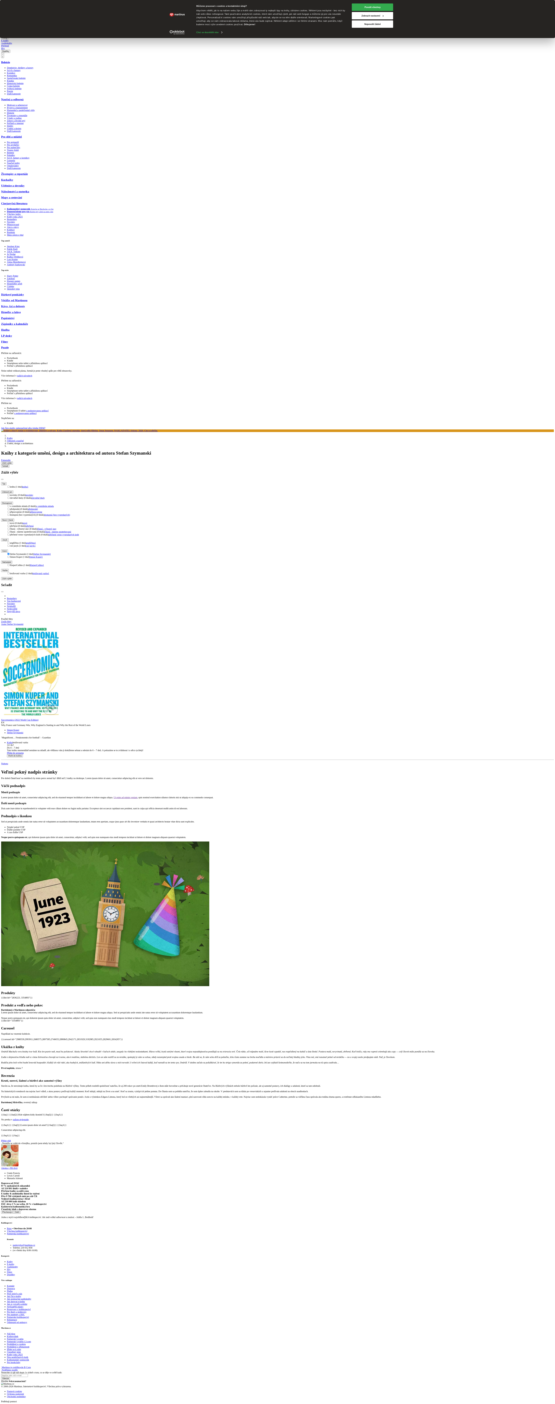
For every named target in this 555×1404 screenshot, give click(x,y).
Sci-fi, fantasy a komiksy (18, 158)
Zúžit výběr (7, 579)
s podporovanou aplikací (37, 410)
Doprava (11, 1288)
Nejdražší (11, 606)
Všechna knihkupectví (17, 1231)
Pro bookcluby (13, 1362)
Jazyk (4, 540)
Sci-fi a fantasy (14, 70)
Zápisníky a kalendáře (14, 323)
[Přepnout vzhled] (2, 55)
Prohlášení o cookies (16, 1344)
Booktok (11, 232)
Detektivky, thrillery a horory (20, 68)
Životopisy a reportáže (17, 115)
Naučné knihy (13, 163)
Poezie (10, 91)
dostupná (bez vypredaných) (57, 515)
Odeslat (5, 1378)
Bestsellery (12, 219)
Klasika (10, 81)
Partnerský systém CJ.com (19, 1341)
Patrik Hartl (12, 249)
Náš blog (11, 1334)
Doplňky (5, 51)
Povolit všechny (373, 7)
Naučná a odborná (12, 99)
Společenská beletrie (16, 78)
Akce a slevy (13, 227)
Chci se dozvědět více (207, 32)
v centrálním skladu (45, 506)
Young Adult (13, 150)
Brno (9, 1228)
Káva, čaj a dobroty (13, 306)
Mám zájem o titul (15, 235)
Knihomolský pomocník (18, 1360)
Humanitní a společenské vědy (21, 110)
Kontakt (10, 1286)
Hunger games (13, 281)
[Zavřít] (2, 479)
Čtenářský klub (14, 1352)
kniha (25, 487)
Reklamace (12, 1320)
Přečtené (5, 46)
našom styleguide (21, 1119)
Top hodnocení (14, 601)
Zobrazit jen (7, 492)
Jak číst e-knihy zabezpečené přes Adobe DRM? (23, 428)
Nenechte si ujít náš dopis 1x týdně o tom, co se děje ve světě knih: (31, 1372)
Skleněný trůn (13, 289)
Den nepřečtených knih (17, 1357)
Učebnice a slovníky (13, 185)
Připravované (13, 224)
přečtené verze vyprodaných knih (64, 534)
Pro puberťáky (13, 147)
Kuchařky (7, 179)
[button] (280, 747)
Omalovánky (13, 165)
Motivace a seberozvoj (17, 105)
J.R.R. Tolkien (13, 251)
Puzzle (5, 347)
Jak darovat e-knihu (16, 1301)
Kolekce (11, 230)
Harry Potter (12, 276)
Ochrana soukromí (15, 1394)
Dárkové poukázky (12, 294)
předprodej (33, 509)
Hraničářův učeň (14, 283)
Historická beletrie (15, 83)
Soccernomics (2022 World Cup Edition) (19, 720)
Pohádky (11, 155)
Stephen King (13, 246)
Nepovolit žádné (372, 24)
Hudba (5, 329)
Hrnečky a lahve (11, 312)
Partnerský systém (15, 1339)
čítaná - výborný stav (46, 529)
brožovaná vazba (41, 573)
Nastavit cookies (14, 1391)
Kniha (10, 742)
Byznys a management (17, 107)
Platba (10, 1291)
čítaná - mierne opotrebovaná (58, 532)
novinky (29, 495)
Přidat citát (6, 1140)
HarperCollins (37, 565)
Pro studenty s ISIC (16, 1314)
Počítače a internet (15, 123)
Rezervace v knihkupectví (19, 1309)
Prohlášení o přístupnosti (18, 1347)
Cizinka (10, 286)
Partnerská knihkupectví (18, 1233)
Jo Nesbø (11, 254)
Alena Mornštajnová (16, 262)
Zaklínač (11, 278)
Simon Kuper (36, 557)
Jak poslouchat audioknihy (19, 1299)
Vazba (5, 570)
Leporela (11, 160)
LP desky (6, 335)
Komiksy (11, 73)
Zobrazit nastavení (370, 15)
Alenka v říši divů (9, 1168)
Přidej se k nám (14, 1349)
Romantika (12, 75)
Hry (3, 48)
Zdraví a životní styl (16, 120)
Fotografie (6, 460)
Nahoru (4, 763)
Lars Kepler (12, 259)
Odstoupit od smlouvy (17, 1322)
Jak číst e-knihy (14, 1296)
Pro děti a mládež (11, 136)
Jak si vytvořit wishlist (17, 1304)
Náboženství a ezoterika (15, 191)
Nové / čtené (7, 520)
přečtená (30, 526)
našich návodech (24, 375)
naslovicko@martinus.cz (24, 1245)
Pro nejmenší (13, 142)
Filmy (4, 341)
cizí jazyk (31, 546)
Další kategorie (14, 94)
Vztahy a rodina (14, 118)
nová (25, 523)
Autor (4, 551)
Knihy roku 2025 (15, 217)
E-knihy (5, 40)
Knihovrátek (12, 1336)
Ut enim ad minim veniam (125, 797)
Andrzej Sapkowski (16, 264)
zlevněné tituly (38, 498)
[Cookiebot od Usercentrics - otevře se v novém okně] (177, 32)
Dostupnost (7, 503)
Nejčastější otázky (15, 1307)
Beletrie (5, 62)
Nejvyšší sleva (13, 611)
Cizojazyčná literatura (14, 203)
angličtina (31, 543)
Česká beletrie (13, 86)
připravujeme (36, 512)
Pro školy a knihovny (16, 1312)
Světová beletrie (14, 88)
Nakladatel (6, 562)
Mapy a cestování (11, 197)
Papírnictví (7, 318)
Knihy (10, 438)
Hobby (10, 126)
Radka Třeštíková (15, 257)
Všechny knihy (14, 214)
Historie (10, 113)
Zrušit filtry (6, 621)
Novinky (11, 222)
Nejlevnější (12, 609)
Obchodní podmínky (16, 1396)
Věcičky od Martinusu (14, 300)
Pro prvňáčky (13, 145)
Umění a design (14, 128)
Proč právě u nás (14, 1293)
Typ (3, 484)
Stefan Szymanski (42, 554)
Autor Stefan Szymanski (12, 624)
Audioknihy (6, 43)
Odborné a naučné (15, 441)
